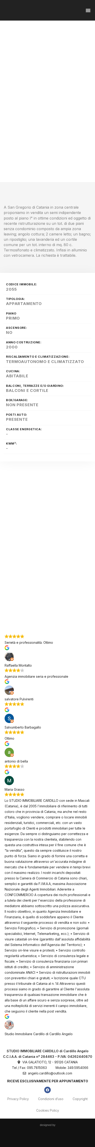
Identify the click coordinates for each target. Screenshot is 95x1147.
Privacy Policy (18, 1099)
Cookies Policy (47, 1110)
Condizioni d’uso (50, 1099)
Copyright (80, 1099)
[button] (88, 10)
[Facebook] (47, 1090)
